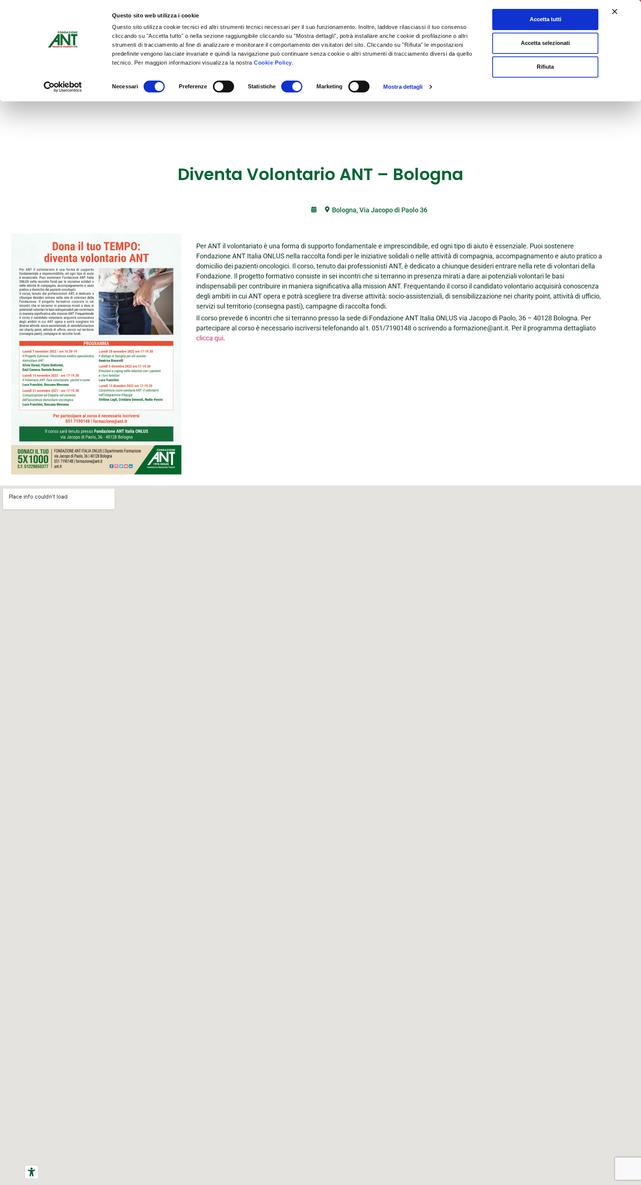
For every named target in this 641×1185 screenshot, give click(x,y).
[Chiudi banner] (614, 11)
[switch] (223, 86)
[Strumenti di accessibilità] (31, 1172)
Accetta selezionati (545, 43)
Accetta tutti (545, 19)
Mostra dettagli (403, 87)
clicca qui (209, 338)
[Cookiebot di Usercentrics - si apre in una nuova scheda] (62, 86)
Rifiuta (545, 66)
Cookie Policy (273, 62)
